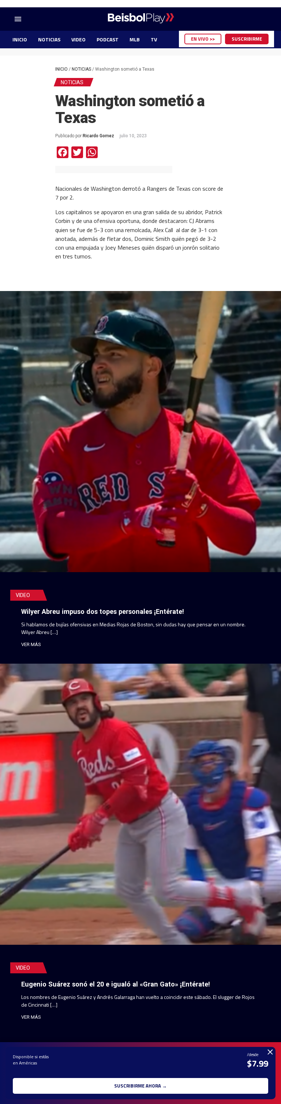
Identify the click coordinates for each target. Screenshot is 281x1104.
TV (154, 39)
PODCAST (108, 39)
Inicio (61, 69)
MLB (135, 39)
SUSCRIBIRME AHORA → (140, 1085)
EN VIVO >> (203, 38)
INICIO (19, 39)
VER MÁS (31, 644)
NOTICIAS (49, 39)
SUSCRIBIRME (247, 38)
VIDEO (78, 39)
